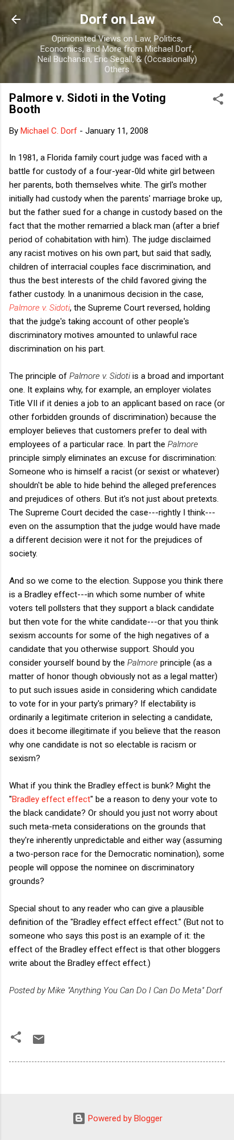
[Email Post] (38, 1043)
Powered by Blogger (124, 1118)
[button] (218, 101)
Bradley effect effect (51, 799)
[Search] (218, 23)
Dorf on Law (117, 19)
